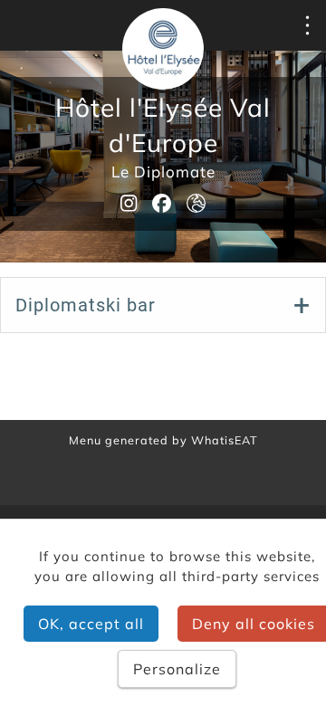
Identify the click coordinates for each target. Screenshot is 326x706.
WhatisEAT (224, 440)
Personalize (177, 669)
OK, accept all (91, 624)
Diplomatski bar (85, 305)
